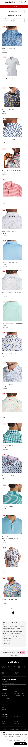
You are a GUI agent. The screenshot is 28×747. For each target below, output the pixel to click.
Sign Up (4, 686)
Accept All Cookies (20, 743)
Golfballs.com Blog (5, 716)
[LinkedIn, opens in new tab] (3, 673)
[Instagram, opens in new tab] (8, 667)
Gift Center (16, 691)
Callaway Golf (4, 705)
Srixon (3, 707)
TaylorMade (4, 709)
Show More (7, 643)
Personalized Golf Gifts (18, 719)
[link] (22, 2)
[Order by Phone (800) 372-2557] (19, 2)
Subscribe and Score (18, 697)
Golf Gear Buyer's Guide (19, 693)
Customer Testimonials (6, 719)
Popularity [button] (5, 20)
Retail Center (4, 695)
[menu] (3, 2)
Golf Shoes (16, 723)
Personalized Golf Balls (18, 718)
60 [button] (15, 20)
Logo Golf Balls (17, 716)
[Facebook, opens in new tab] (3, 667)
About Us (3, 691)
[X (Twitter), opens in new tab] (24, 667)
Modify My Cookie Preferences (17, 740)
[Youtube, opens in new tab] (19, 667)
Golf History (4, 721)
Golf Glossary (4, 718)
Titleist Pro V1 (4, 723)
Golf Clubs (16, 721)
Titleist (3, 711)
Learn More (14, 655)
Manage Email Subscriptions (7, 698)
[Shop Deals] (14, 6)
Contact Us (4, 693)
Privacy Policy (8, 736)
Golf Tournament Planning (19, 695)
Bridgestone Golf (5, 704)
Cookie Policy (17, 736)
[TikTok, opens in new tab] (14, 667)
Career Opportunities (6, 697)
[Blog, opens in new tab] (16, 673)
